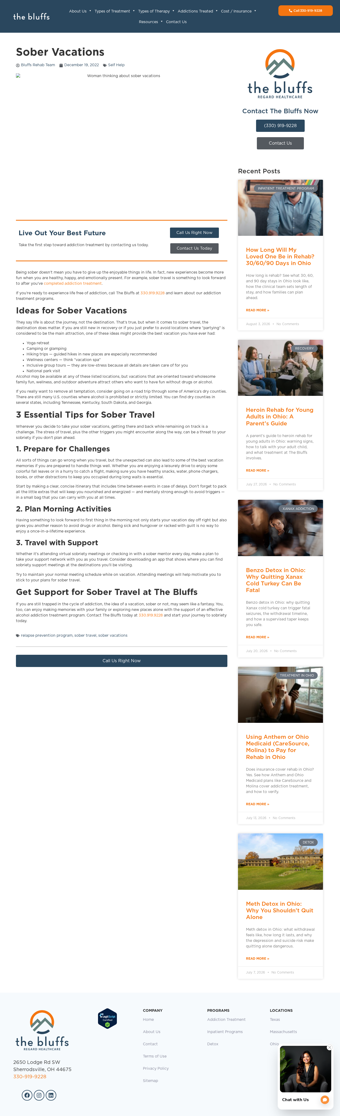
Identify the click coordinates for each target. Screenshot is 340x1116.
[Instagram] (39, 1095)
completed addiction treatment (73, 284)
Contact (150, 1044)
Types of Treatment (112, 11)
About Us (78, 11)
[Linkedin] (51, 1095)
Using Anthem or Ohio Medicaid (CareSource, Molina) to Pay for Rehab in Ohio (277, 746)
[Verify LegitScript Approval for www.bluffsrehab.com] (107, 1028)
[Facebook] (27, 1095)
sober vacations (113, 635)
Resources (148, 22)
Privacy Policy (156, 1069)
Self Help (116, 65)
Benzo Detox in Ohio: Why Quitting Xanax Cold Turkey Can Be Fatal (275, 580)
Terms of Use (155, 1056)
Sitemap (150, 1081)
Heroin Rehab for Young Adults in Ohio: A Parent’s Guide (279, 416)
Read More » (257, 310)
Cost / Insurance (236, 11)
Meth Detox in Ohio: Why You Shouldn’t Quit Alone (279, 910)
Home (148, 1020)
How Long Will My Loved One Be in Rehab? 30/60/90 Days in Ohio (280, 256)
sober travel (85, 635)
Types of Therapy (154, 11)
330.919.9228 (153, 293)
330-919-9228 (29, 1077)
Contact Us (176, 22)
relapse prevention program (47, 635)
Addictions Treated (195, 11)
